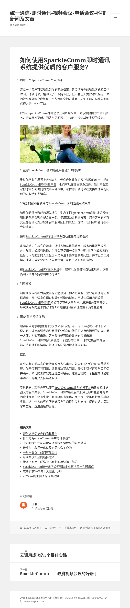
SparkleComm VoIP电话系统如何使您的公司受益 (54, 443)
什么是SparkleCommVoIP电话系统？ (47, 438)
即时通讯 (88, 527)
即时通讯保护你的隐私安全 (40, 433)
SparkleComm (41, 80)
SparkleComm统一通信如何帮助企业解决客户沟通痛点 (58, 467)
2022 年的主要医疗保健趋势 (41, 476)
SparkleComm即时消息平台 (38, 184)
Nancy (52, 527)
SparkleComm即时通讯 (58, 392)
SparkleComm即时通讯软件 (44, 236)
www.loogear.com (34, 601)
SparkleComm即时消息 (44, 113)
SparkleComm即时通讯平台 (46, 170)
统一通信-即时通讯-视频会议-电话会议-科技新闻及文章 (58, 16)
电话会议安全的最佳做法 (39, 457)
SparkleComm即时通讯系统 (66, 203)
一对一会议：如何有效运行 (40, 452)
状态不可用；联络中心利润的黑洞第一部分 (50, 462)
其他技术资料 (69, 527)
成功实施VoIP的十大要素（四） (43, 471)
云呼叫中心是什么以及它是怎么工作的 (47, 448)
